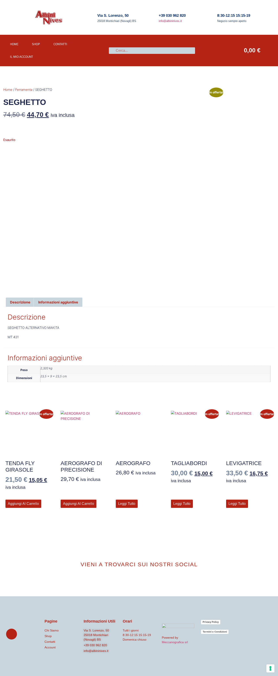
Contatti (60, 44)
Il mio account (21, 56)
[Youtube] (146, 580)
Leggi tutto (126, 503)
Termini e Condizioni (215, 631)
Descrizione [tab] (20, 302)
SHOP (36, 44)
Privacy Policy (211, 621)
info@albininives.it (170, 21)
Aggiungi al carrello (23, 503)
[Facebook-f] (132, 580)
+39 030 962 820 (172, 15)
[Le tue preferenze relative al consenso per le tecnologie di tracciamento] (270, 668)
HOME (14, 44)
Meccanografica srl (175, 642)
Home (7, 90)
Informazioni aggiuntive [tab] (58, 302)
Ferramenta (23, 90)
